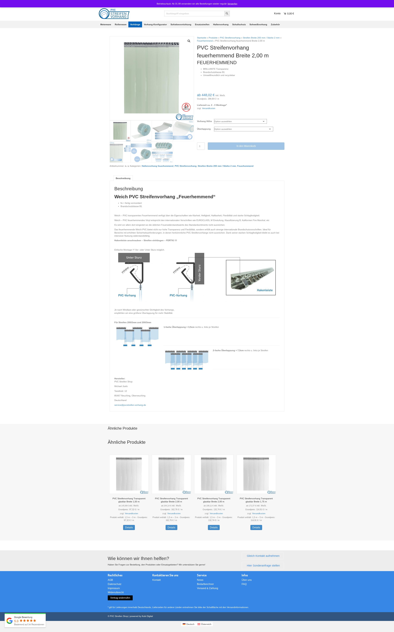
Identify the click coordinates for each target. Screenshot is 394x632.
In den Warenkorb (246, 146)
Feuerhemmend (205, 41)
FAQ (244, 584)
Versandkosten (208, 108)
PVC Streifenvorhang (230, 37)
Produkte (213, 37)
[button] (189, 41)
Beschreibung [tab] (123, 178)
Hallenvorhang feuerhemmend (157, 166)
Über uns (247, 580)
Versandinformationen (237, 607)
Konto (277, 13)
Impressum (114, 588)
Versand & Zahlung (207, 588)
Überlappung (204, 129)
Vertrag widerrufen (120, 597)
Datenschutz (114, 584)
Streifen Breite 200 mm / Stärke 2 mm (261, 37)
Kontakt (156, 580)
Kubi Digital (147, 616)
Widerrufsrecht (116, 592)
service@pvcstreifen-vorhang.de (130, 405)
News (200, 580)
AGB (110, 580)
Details (129, 527)
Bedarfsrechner (205, 584)
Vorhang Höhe (204, 121)
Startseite (201, 37)
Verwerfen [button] (232, 3)
